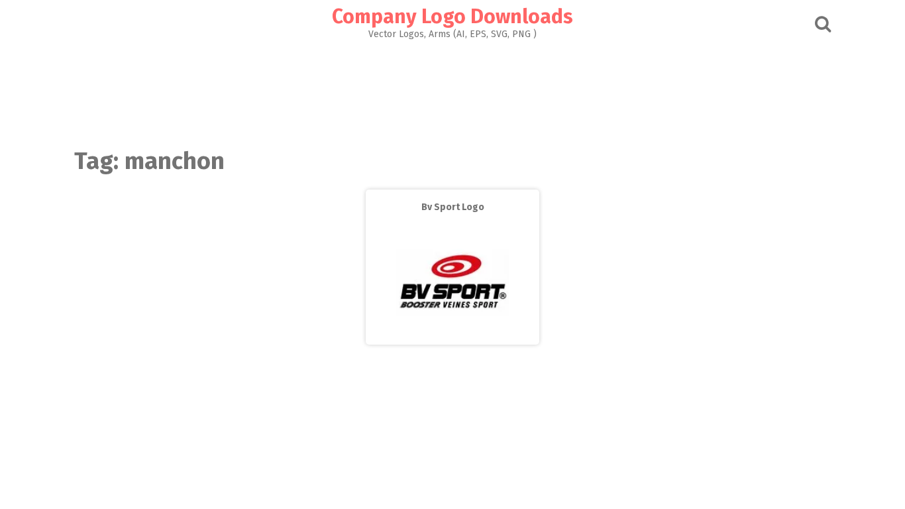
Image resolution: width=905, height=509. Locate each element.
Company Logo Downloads (452, 16)
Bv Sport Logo (452, 207)
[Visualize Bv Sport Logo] (452, 335)
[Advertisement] (452, 90)
